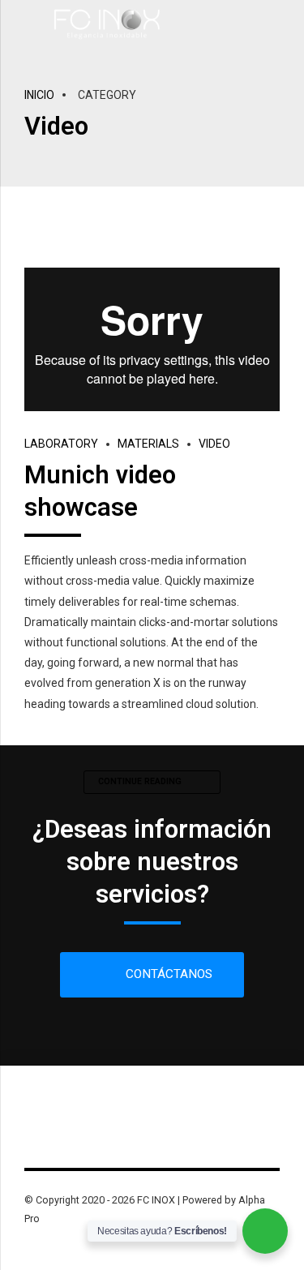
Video (214, 443)
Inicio (39, 94)
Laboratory (61, 443)
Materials (148, 443)
